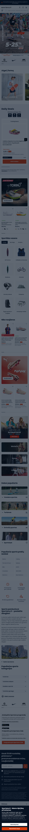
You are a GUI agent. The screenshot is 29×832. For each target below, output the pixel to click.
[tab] (14, 677)
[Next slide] (25, 139)
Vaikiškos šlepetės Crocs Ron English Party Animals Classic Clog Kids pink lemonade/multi (14, 142)
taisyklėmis (4, 171)
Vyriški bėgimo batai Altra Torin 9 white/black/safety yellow (21, 223)
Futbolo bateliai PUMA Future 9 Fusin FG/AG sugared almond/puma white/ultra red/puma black (20, 401)
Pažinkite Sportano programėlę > (10, 721)
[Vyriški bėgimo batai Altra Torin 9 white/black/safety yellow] (21, 213)
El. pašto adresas (7, 766)
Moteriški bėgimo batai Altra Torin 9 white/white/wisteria (6, 223)
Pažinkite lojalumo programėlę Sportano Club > (14, 738)
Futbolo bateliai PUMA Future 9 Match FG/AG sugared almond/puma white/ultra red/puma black (6, 401)
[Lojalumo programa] (14, 427)
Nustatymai (14, 824)
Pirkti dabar (15, 161)
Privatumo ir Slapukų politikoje (20, 798)
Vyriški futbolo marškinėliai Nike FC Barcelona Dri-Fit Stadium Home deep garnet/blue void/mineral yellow (7, 339)
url (14, 447)
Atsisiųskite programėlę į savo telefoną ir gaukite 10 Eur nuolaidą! (15, 2)
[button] (13, 209)
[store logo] (9, 7)
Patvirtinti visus (14, 829)
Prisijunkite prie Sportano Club (13, 742)
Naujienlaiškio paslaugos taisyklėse (9, 789)
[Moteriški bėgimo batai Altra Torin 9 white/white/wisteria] (7, 213)
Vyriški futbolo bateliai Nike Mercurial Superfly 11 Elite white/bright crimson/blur (21, 339)
